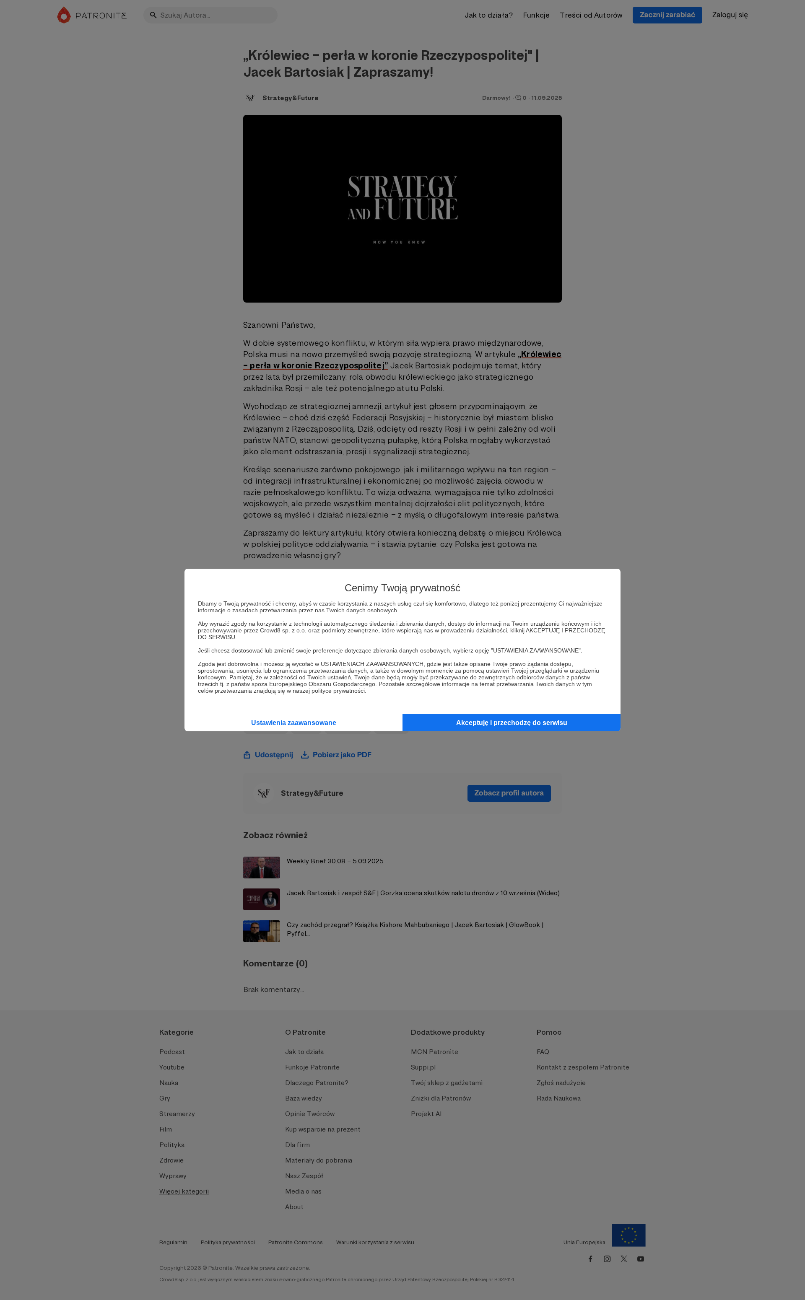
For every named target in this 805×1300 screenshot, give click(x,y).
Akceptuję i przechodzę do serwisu (511, 722)
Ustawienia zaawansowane (293, 722)
